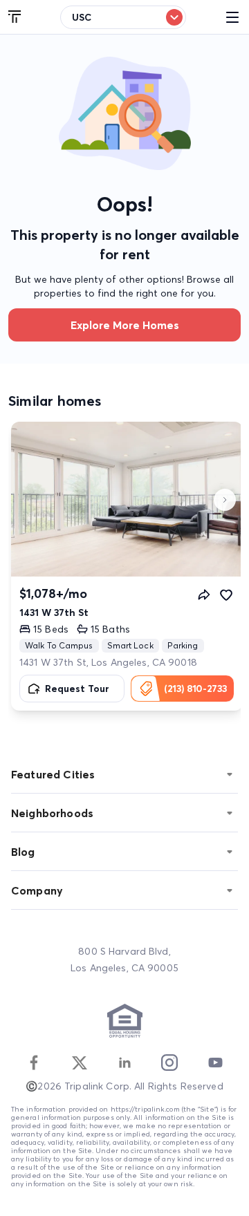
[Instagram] (169, 1062)
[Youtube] (215, 1062)
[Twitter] (79, 1062)
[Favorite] (226, 594)
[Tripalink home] (15, 17)
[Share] (204, 594)
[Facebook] (34, 1062)
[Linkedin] (124, 1062)
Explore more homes (125, 325)
